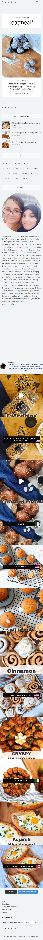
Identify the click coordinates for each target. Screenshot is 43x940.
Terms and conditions (10, 907)
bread (26, 164)
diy (4, 173)
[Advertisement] (21, 331)
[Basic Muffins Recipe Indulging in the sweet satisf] (21, 566)
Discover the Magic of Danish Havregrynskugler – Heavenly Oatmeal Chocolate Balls (22, 86)
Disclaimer (6, 904)
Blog (3, 901)
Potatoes (6, 178)
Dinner (36, 168)
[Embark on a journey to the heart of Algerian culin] (21, 481)
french (24, 173)
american (6, 164)
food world (13, 173)
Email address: (7, 923)
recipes (16, 178)
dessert (27, 168)
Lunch (33, 173)
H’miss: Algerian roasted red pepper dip (26, 133)
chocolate (7, 168)
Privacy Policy (7, 909)
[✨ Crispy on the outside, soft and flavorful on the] (21, 738)
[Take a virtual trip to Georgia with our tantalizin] (21, 823)
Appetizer (17, 164)
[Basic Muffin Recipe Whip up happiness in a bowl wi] (21, 609)
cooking (18, 168)
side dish (26, 178)
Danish (19, 80)
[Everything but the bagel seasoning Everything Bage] (21, 395)
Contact (5, 912)
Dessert (24, 80)
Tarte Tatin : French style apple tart (24, 142)
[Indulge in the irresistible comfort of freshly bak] (21, 652)
